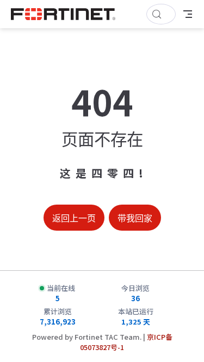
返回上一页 (74, 218)
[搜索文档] (161, 14)
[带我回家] (66, 14)
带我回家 (135, 218)
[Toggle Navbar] (187, 14)
